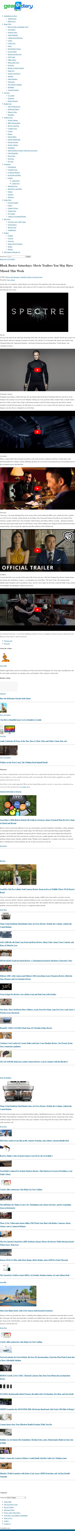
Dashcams (11, 98)
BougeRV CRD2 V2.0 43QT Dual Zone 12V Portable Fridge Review (26, 1028)
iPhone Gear (12, 21)
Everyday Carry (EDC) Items (17, 222)
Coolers (10, 131)
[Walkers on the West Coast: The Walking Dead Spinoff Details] (9, 755)
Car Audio (11, 95)
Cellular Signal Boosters (15, 38)
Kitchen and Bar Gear (14, 54)
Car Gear (7, 93)
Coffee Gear (11, 43)
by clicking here (25, 787)
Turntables (11, 87)
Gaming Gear (12, 211)
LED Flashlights (13, 153)
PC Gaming (11, 214)
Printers (10, 192)
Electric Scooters (13, 142)
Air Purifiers (11, 30)
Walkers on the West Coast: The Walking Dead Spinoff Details (24, 762)
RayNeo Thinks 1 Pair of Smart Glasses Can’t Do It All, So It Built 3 (26, 1155)
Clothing (10, 236)
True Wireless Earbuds (15, 84)
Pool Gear (11, 159)
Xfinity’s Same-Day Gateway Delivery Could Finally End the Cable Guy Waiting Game (33, 1458)
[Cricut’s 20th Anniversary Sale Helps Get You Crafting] (6, 1184)
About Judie (7, 1502)
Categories (3, 1497)
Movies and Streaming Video (15, 277)
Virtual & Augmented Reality (17, 216)
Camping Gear (12, 128)
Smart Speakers (12, 79)
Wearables (11, 115)
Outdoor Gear (8, 117)
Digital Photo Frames (14, 49)
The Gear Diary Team (10, 1504)
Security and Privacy (14, 74)
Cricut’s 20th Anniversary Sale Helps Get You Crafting (21, 1189)
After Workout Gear (14, 106)
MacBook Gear (12, 186)
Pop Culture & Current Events (33, 277)
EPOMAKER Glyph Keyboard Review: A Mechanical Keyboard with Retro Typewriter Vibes (36, 960)
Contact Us (7, 1524)
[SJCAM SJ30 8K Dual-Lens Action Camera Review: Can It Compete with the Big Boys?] (6, 1057)
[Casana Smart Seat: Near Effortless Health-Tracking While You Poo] (6, 1420)
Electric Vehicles (13, 145)
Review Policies (9, 1507)
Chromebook (12, 167)
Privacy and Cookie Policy (12, 1513)
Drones (10, 134)
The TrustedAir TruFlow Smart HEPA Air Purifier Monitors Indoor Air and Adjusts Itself (34, 1275)
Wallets (10, 247)
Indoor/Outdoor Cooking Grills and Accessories (22, 150)
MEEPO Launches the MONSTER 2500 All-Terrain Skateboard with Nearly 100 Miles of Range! (37, 1409)
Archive (6, 1521)
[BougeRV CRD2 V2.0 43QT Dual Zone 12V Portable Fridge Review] (6, 1023)
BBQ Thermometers (14, 123)
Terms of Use (8, 1518)
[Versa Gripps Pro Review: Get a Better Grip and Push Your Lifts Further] (6, 989)
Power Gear (11, 156)
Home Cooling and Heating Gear (18, 27)
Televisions (11, 82)
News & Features (5, 715)
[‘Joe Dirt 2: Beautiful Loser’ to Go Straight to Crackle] (3, 712)
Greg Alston (11, 280)
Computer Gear (12, 170)
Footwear (11, 241)
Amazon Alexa (12, 32)
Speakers (10, 76)
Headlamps (11, 148)
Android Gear (12, 19)
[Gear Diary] (37, 6)
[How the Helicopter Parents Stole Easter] (9, 691)
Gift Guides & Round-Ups (12, 252)
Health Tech (7, 104)
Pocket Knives (12, 225)
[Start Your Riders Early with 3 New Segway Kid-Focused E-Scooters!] (18, 1306)
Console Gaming (13, 203)
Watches (10, 249)
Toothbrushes (12, 230)
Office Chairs (12, 60)
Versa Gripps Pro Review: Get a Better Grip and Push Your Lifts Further (28, 994)
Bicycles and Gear (13, 126)
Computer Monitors (14, 172)
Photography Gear (13, 63)
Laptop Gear (16, 183)
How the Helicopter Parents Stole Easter (15, 698)
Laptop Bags (16, 181)
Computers (7, 164)
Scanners (10, 194)
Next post (7, 644)
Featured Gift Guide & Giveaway (11, 791)
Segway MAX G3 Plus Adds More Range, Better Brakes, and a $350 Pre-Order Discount (34, 1260)
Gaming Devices (13, 208)
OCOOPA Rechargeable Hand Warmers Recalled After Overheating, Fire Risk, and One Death (37, 1394)
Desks (10, 46)
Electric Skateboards (14, 139)
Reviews (2, 861)
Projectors (11, 65)
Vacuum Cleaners (13, 90)
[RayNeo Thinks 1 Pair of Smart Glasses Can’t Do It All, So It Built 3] (6, 1151)
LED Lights (11, 57)
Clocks (10, 41)
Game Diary (8, 200)
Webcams (11, 197)
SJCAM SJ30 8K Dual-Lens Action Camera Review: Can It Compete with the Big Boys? (34, 1061)
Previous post (8, 641)
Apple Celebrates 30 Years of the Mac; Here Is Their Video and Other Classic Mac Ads (33, 741)
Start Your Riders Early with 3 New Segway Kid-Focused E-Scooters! (26, 1310)
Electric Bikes (12, 137)
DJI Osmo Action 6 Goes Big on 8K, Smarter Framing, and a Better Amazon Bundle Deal (34, 1140)
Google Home (12, 52)
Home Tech (7, 24)
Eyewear (10, 238)
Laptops (10, 178)
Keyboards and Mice (14, 175)
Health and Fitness (13, 109)
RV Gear (10, 161)
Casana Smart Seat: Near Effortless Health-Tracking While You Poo (26, 1424)
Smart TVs (11, 71)
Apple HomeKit (13, 35)
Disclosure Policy (9, 1510)
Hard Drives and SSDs (15, 189)
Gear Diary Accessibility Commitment (16, 1515)
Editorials (3, 694)
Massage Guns (12, 112)
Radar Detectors (13, 101)
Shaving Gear (12, 227)
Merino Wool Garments (15, 244)
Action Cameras (13, 120)
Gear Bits (3, 736)
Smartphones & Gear (10, 16)
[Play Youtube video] (37, 370)
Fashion (6, 233)
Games (10, 205)
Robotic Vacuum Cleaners (16, 68)
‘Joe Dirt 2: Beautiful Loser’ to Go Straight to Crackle (21, 719)
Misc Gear (7, 219)
